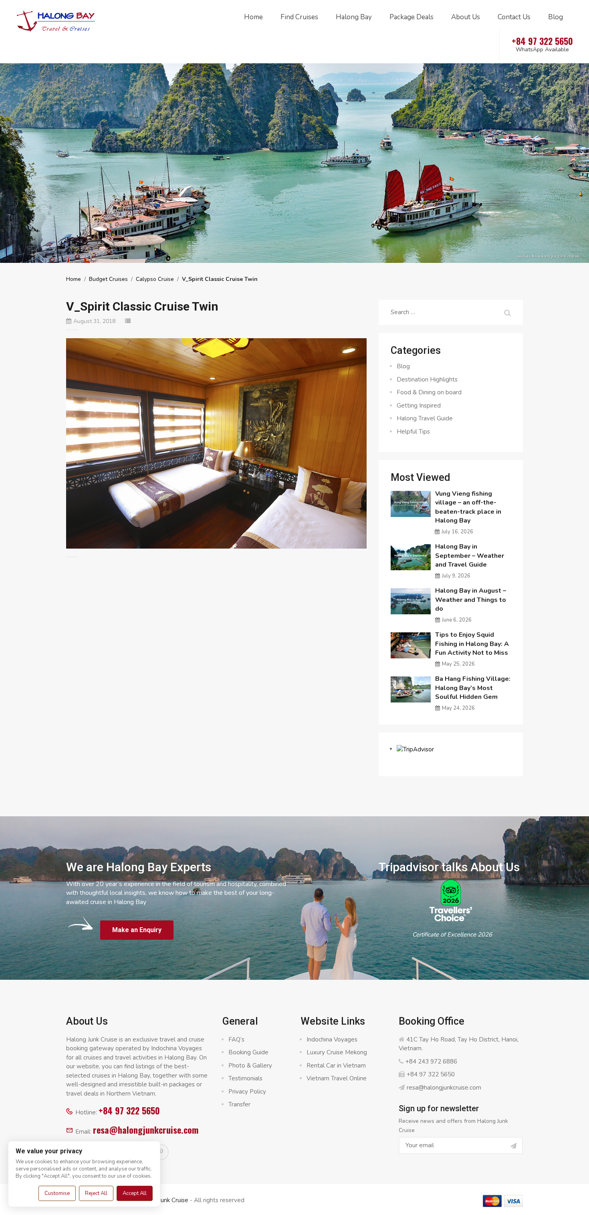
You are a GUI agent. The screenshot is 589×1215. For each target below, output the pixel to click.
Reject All (96, 1193)
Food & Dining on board (429, 392)
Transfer (239, 1104)
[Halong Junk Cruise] (56, 20)
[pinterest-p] (161, 1152)
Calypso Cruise (155, 279)
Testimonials (245, 1078)
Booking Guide (248, 1052)
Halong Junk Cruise (162, 1200)
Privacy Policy (247, 1092)
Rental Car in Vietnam (336, 1066)
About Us (465, 17)
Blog (555, 17)
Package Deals (411, 17)
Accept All (135, 1193)
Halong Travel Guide (425, 418)
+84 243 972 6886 (431, 1062)
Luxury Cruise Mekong (337, 1052)
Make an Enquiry (136, 930)
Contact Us (514, 17)
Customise (57, 1193)
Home (253, 17)
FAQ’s (236, 1039)
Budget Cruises (108, 279)
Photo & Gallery (250, 1066)
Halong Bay (354, 17)
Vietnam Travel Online (337, 1078)
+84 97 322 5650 (129, 1110)
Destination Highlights (427, 379)
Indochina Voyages (332, 1039)
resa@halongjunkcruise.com (145, 1129)
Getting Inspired (419, 406)
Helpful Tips (413, 432)
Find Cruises (299, 17)
